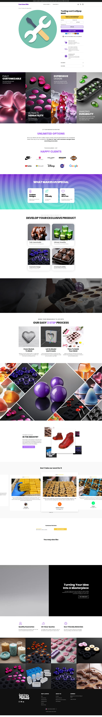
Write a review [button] (60, 529)
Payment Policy (44, 699)
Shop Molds (55, 4)
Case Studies (58, 701)
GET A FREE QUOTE (83, 596)
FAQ (42, 696)
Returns (42, 703)
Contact (57, 696)
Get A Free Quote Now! (29, 447)
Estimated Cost (63, 24)
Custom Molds (46, 4)
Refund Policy (43, 704)
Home (20, 8)
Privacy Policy (43, 697)
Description (63, 62)
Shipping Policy (44, 701)
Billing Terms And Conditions (61, 699)
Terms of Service (59, 697)
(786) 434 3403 (73, 699)
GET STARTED (23, 303)
